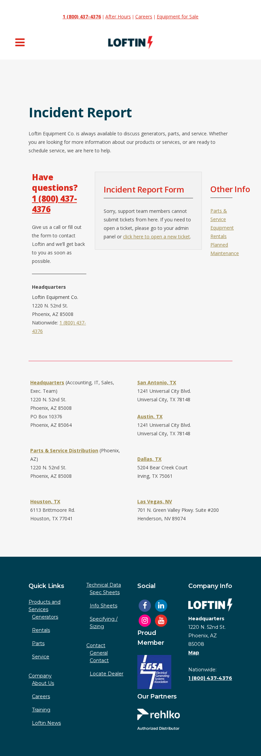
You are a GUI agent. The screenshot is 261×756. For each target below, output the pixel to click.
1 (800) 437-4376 (54, 204)
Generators (45, 617)
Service (40, 657)
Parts (38, 643)
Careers (143, 16)
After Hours (118, 16)
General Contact (99, 656)
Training (41, 710)
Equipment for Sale (177, 16)
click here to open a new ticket (156, 236)
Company (40, 676)
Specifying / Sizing (104, 622)
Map (193, 653)
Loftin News (46, 723)
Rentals (41, 630)
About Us (43, 683)
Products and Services (44, 605)
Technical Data (103, 585)
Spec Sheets (105, 592)
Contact (95, 645)
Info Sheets (103, 606)
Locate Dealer (106, 674)
